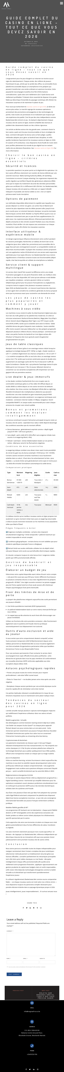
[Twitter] (30, 1070)
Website (42, 958)
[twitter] (26, 908)
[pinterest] (34, 908)
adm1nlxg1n (32, 43)
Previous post (18, 990)
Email (25, 958)
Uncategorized (37, 45)
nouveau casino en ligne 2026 (36, 107)
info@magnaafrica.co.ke (32, 1011)
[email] (41, 908)
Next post (46, 990)
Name (9, 958)
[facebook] (23, 908)
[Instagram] (37, 1070)
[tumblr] (37, 908)
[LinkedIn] (33, 1070)
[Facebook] (26, 1070)
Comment (10, 931)
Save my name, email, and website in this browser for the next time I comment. (27, 967)
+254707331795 (32, 1054)
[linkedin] (30, 908)
